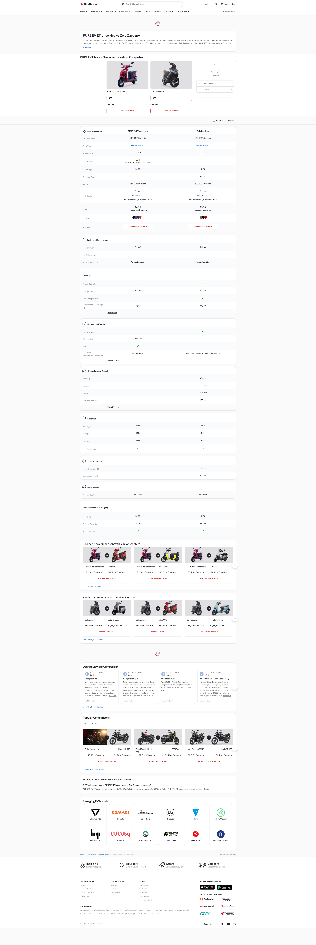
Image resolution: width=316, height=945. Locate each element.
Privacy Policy (85, 896)
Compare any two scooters (93, 586)
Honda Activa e (216, 620)
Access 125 (132, 910)
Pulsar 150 (121, 914)
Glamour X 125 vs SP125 (209, 761)
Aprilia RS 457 (111, 914)
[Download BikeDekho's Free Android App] (224, 887)
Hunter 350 (84, 910)
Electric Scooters (137, 145)
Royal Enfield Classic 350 (97, 910)
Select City (229, 12)
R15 (125, 910)
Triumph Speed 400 (181, 910)
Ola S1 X (213, 566)
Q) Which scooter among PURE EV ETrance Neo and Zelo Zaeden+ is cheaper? (117, 785)
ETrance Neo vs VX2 (107, 578)
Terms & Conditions (87, 892)
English (207, 4)
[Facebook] (217, 924)
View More (112, 312)
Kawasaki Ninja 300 (140, 914)
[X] (222, 924)
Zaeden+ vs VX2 (158, 631)
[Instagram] (235, 924)
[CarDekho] (207, 899)
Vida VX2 (112, 566)
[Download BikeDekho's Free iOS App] (207, 887)
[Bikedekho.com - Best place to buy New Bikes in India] (88, 4)
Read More (87, 47)
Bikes (85, 723)
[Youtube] (228, 924)
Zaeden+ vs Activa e (209, 631)
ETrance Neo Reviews (98, 707)
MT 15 (109, 910)
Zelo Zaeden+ (156, 91)
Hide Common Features (225, 120)
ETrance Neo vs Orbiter (158, 578)
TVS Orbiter (164, 566)
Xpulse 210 (149, 910)
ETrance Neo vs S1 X (209, 578)
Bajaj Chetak (113, 620)
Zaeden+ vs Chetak (107, 631)
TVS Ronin (141, 910)
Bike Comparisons (97, 769)
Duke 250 (129, 914)
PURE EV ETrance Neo (116, 91)
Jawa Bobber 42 (154, 914)
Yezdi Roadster (168, 910)
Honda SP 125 (117, 910)
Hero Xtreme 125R (86, 914)
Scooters (94, 723)
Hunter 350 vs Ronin (158, 761)
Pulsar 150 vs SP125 (107, 761)
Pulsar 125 (158, 910)
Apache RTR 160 (99, 914)
